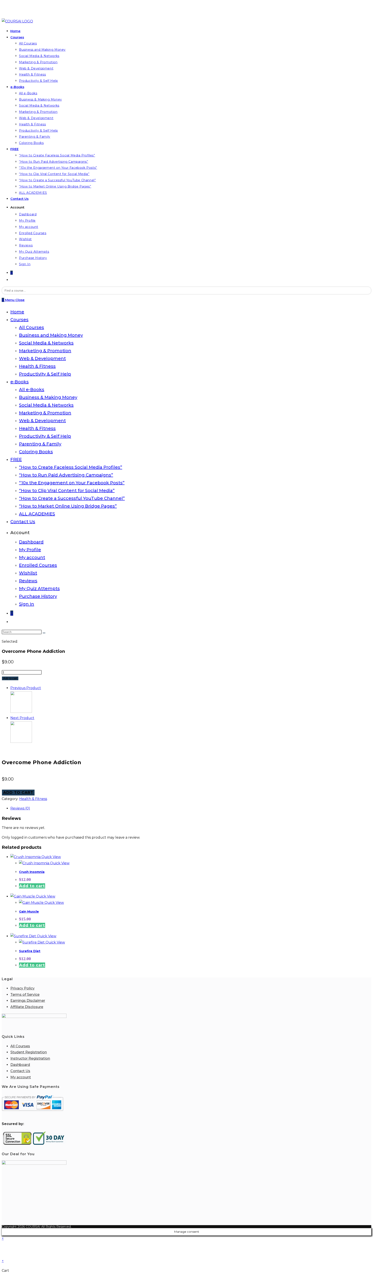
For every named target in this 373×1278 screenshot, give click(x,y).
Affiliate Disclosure (26, 1007)
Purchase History (38, 596)
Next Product (22, 718)
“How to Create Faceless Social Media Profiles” (70, 467)
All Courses (31, 327)
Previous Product (25, 688)
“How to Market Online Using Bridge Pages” (68, 506)
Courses (19, 319)
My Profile (30, 549)
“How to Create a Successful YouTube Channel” (72, 498)
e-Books (19, 381)
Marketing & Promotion (45, 350)
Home (17, 311)
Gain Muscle (29, 912)
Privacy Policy (22, 988)
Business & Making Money (48, 397)
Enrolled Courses (38, 565)
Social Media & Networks (46, 343)
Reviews (28, 580)
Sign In (26, 604)
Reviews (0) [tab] (20, 808)
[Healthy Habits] (21, 712)
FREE (16, 459)
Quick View (51, 857)
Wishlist (28, 573)
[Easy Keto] (21, 742)
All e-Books (31, 389)
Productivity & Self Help (45, 374)
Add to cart (10, 678)
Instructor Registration (30, 1058)
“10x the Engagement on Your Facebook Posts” (72, 482)
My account (32, 557)
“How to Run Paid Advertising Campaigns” (66, 475)
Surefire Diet (29, 951)
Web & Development (42, 358)
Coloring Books (36, 451)
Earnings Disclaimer (27, 1001)
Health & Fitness (37, 366)
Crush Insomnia (31, 872)
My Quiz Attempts (39, 588)
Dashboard (31, 541)
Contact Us (22, 521)
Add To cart (18, 792)
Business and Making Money (51, 335)
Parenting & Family (40, 444)
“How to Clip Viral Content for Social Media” (67, 490)
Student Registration (28, 1052)
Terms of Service (25, 994)
